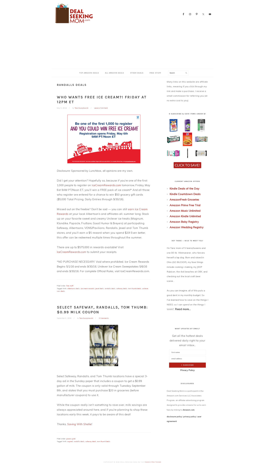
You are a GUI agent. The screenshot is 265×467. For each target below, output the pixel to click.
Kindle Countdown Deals (185, 194)
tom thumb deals (134, 289)
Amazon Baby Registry (184, 221)
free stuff (69, 286)
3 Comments (104, 318)
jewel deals (99, 289)
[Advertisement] (132, 48)
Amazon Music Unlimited (185, 210)
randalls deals (110, 289)
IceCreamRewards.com (106, 185)
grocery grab (70, 439)
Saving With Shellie (79, 424)
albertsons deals (73, 289)
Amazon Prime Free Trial (185, 205)
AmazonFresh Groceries (184, 199)
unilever (145, 289)
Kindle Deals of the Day (184, 188)
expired (70, 441)
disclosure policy (174, 416)
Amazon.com (189, 410)
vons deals (61, 291)
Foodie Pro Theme (153, 462)
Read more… (183, 309)
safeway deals (121, 289)
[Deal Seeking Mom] (74, 24)
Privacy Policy (187, 370)
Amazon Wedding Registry (187, 227)
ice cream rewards (88, 289)
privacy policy (189, 416)
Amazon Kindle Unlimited (185, 216)
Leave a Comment (101, 108)
